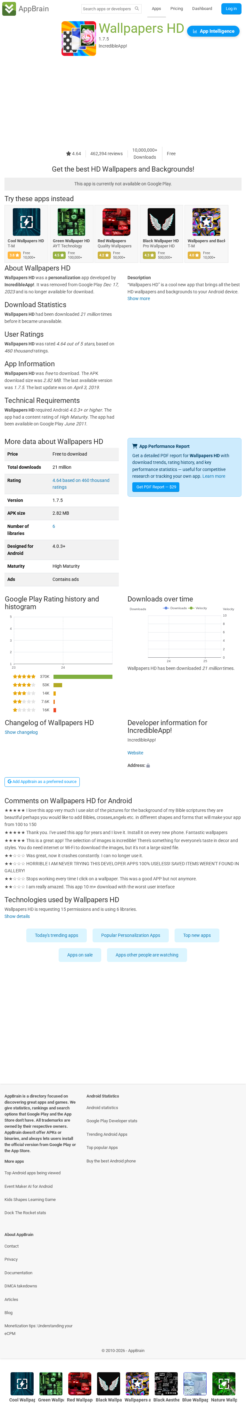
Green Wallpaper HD (71, 240)
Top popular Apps (102, 1147)
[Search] (137, 8)
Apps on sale (80, 955)
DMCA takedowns (20, 1286)
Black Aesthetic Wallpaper (166, 1400)
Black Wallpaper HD (161, 240)
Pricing (176, 8)
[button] (184, 765)
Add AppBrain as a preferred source (44, 781)
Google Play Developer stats (111, 1120)
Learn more (213, 476)
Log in (231, 8)
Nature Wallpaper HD (224, 1400)
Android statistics (102, 1107)
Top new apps (197, 935)
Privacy (11, 1259)
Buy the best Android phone (111, 1161)
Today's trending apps (56, 935)
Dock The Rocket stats (25, 1212)
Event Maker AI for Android (28, 1186)
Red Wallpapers (112, 240)
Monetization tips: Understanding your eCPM (38, 1329)
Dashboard (202, 8)
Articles (11, 1299)
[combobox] (107, 8)
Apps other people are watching (147, 955)
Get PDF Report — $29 (156, 487)
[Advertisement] (122, 102)
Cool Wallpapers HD (26, 240)
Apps (156, 8)
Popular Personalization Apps (131, 935)
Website (135, 752)
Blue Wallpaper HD (195, 1400)
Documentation (18, 1272)
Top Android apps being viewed (32, 1172)
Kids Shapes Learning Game (30, 1199)
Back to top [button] (231, 1352)
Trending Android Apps (106, 1134)
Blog (8, 1312)
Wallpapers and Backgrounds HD (206, 240)
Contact (11, 1246)
